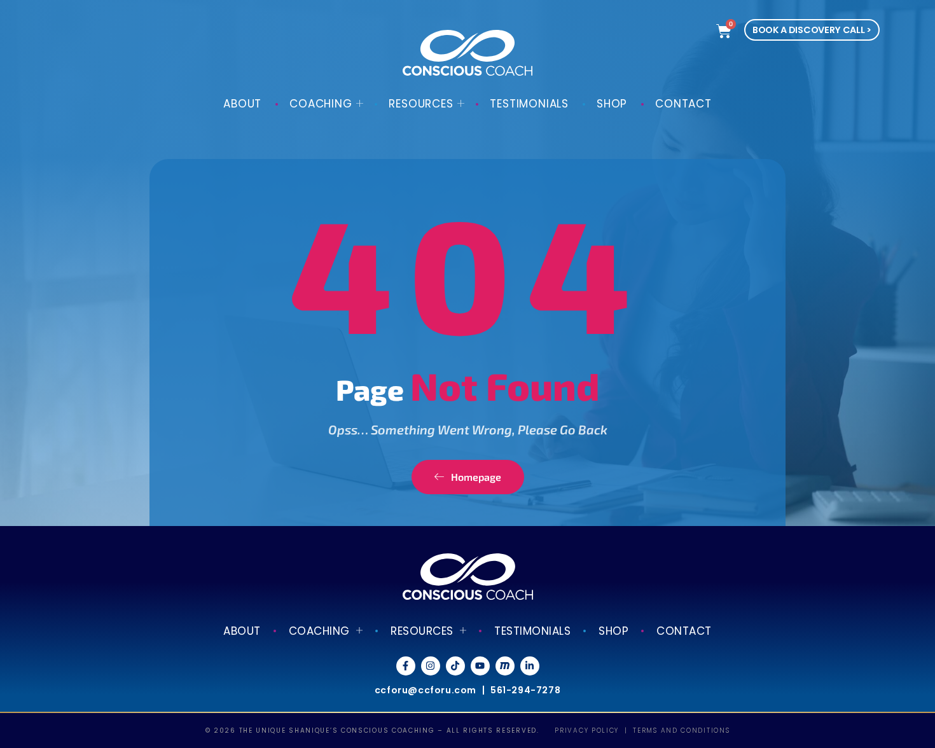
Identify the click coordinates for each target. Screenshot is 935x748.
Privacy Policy (587, 730)
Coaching (320, 103)
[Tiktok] (455, 665)
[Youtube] (480, 665)
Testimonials (529, 103)
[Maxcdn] (505, 665)
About (242, 103)
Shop (612, 103)
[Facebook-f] (405, 665)
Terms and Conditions (681, 730)
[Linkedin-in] (529, 665)
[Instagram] (430, 665)
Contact (683, 103)
